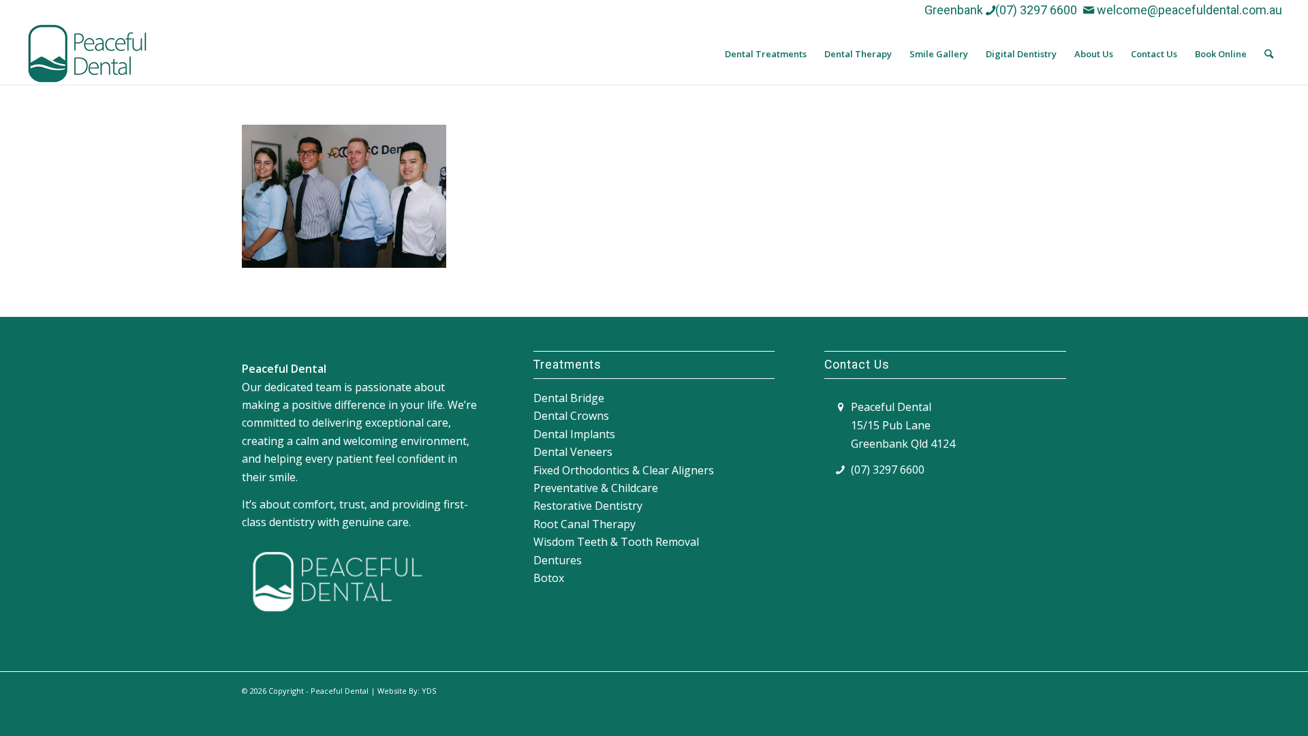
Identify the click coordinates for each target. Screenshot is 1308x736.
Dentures (557, 560)
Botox (548, 577)
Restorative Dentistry (587, 505)
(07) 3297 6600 (1036, 10)
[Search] (1269, 54)
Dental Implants (574, 434)
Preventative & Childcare (595, 487)
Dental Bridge (568, 397)
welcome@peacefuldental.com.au (1188, 10)
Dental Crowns (571, 415)
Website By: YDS (406, 691)
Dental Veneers (572, 451)
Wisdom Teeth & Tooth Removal (616, 541)
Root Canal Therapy (584, 524)
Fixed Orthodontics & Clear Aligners (623, 470)
